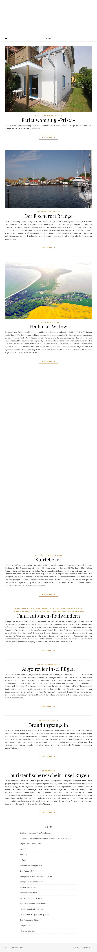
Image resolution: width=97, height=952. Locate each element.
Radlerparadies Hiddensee (27, 608)
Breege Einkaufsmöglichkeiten (32, 882)
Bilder (22, 849)
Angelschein (48, 771)
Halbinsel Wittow (48, 326)
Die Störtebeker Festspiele (48, 555)
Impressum (86, 947)
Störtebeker (48, 559)
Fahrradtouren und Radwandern (68, 612)
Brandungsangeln (48, 721)
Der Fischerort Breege (48, 212)
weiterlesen (48, 137)
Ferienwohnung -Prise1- (48, 120)
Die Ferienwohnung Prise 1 (48, 116)
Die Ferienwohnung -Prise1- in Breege (35, 833)
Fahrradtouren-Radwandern (48, 616)
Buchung (23, 854)
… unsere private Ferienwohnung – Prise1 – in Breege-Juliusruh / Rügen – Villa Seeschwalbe (46, 841)
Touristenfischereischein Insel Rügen (48, 775)
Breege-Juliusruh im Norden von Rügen (62, 608)
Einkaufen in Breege (28, 887)
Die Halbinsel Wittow (48, 322)
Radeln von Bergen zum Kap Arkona (31, 612)
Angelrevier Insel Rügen (48, 669)
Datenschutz (76, 947)
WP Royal (20, 947)
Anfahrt (23, 860)
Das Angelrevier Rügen (48, 665)
